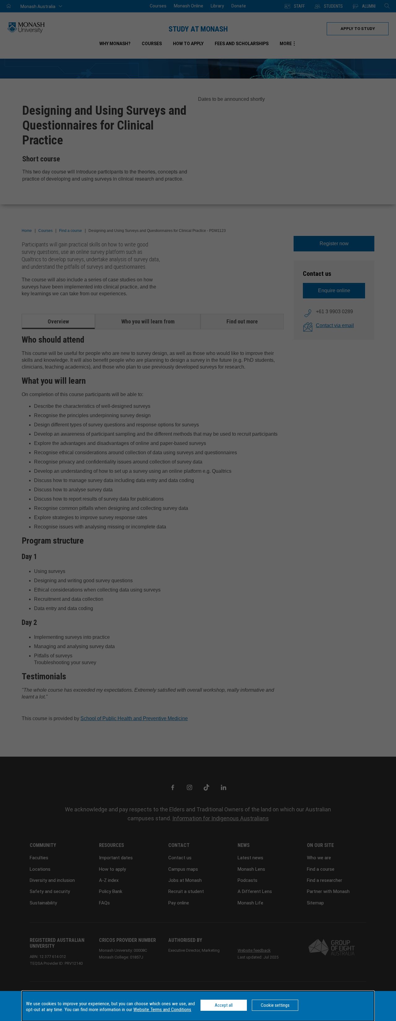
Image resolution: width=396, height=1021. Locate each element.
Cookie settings (275, 1005)
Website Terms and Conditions (162, 1009)
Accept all (224, 1005)
